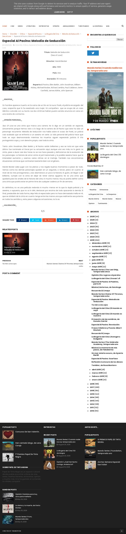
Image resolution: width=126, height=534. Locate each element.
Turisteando (83, 26)
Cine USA (13, 34)
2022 (92, 230)
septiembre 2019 (100, 253)
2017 (92, 387)
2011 (92, 407)
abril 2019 (96, 369)
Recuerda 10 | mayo (101, 333)
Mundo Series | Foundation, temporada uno (110, 452)
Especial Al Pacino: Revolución (105, 324)
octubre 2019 (98, 250)
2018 (92, 384)
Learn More (59, 12)
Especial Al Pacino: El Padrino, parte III (105, 283)
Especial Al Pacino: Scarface (105, 358)
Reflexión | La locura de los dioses (107, 362)
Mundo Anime (94, 199)
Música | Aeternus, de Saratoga (106, 287)
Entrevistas (44, 26)
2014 (92, 397)
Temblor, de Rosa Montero (104, 365)
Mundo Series (107, 199)
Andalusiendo (69, 26)
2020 (92, 237)
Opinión (56, 26)
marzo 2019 (97, 373)
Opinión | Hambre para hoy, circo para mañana (26, 495)
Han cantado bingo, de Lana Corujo (110, 172)
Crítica (22, 34)
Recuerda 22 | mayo (101, 290)
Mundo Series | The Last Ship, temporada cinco (105, 270)
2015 (92, 394)
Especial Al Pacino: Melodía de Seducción (14, 248)
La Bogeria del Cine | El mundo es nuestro (107, 315)
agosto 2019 (97, 256)
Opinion (91, 203)
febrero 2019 (98, 376)
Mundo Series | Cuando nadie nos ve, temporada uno (104, 69)
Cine (12, 26)
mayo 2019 (97, 266)
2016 (92, 390)
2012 (92, 404)
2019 (92, 240)
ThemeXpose (16, 531)
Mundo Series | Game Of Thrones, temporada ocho (107, 295)
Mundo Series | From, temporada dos (23, 517)
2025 (92, 220)
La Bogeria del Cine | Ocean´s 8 (106, 278)
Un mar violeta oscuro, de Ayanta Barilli (107, 354)
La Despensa (98, 26)
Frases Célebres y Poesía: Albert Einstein (107, 329)
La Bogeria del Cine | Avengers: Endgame (106, 337)
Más (108, 26)
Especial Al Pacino (35, 34)
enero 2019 (97, 379)
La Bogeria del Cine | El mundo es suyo (107, 309)
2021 (92, 233)
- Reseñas (92, 190)
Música (118, 199)
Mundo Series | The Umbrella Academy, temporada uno (105, 343)
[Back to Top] (122, 531)
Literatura (30, 26)
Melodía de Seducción (70, 34)
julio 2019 (96, 260)
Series (20, 26)
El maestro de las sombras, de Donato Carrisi (106, 320)
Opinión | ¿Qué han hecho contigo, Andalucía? (67, 463)
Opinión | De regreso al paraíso (106, 275)
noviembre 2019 (99, 246)
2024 (92, 223)
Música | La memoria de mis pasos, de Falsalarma (104, 348)
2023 (92, 226)
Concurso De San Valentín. (27, 431)
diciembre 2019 (99, 243)
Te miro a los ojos (100, 305)
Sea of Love (6, 36)
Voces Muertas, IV (95, 166)
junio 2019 (96, 263)
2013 (92, 400)
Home (4, 26)
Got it (70, 12)
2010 (92, 411)
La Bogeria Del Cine (52, 34)
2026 (92, 216)
